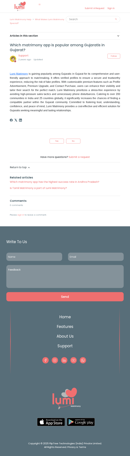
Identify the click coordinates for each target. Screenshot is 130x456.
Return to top (18, 167)
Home (65, 317)
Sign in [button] (111, 8)
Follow (114, 56)
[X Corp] (15, 120)
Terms (82, 447)
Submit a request (94, 8)
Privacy (71, 447)
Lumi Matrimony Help (20, 19)
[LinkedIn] (20, 120)
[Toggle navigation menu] (40, 4)
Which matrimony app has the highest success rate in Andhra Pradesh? (54, 182)
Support (23, 55)
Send (65, 296)
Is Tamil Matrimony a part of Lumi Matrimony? (38, 188)
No (73, 141)
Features (65, 326)
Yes (56, 141)
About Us (65, 336)
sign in (20, 214)
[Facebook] (11, 120)
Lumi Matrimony (19, 73)
